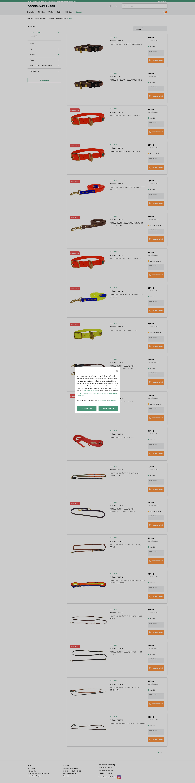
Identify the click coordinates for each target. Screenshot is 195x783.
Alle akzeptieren (108, 408)
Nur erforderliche (86, 408)
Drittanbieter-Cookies (90, 391)
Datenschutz (102, 400)
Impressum (112, 400)
